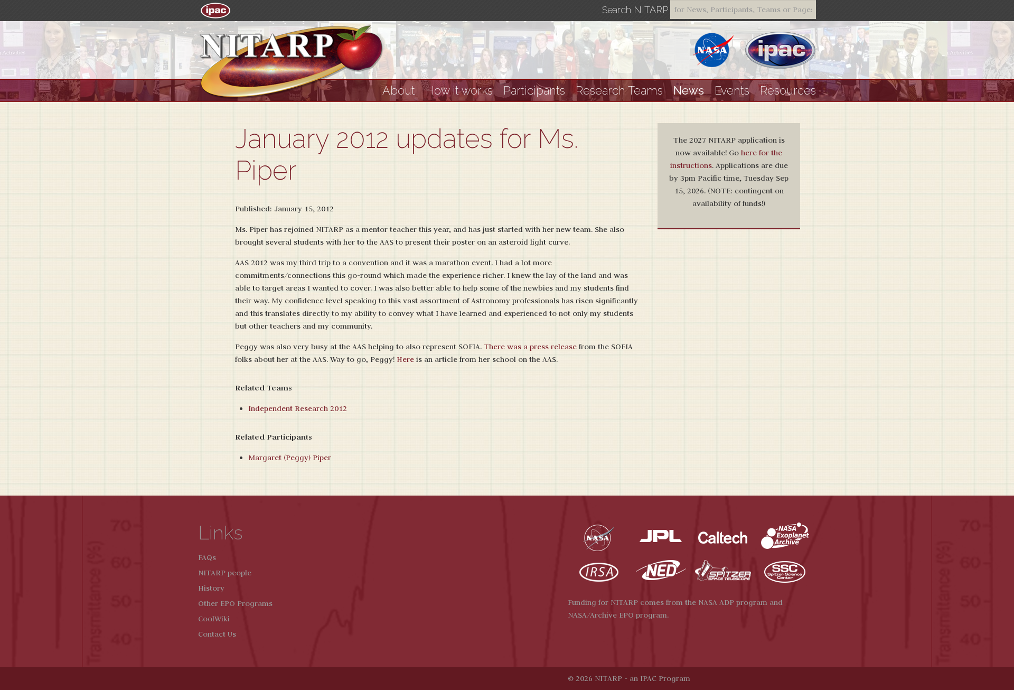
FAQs (207, 557)
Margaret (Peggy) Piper (289, 457)
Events (732, 90)
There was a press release (530, 346)
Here (405, 359)
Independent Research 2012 (297, 408)
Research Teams (619, 90)
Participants (534, 90)
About (398, 90)
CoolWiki (214, 618)
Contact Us (217, 634)
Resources (788, 90)
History (211, 588)
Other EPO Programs (235, 603)
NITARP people (224, 572)
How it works (459, 90)
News (688, 90)
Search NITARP (635, 10)
